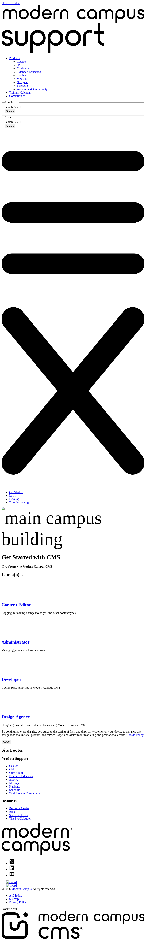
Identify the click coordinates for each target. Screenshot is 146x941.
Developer (11, 679)
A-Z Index (15, 895)
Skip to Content (11, 3)
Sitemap (14, 899)
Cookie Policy (135, 735)
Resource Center (19, 808)
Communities (17, 96)
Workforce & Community (32, 89)
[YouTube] (11, 875)
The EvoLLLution (20, 818)
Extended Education (29, 72)
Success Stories (18, 815)
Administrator (16, 642)
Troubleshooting (19, 502)
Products (14, 58)
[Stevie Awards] (73, 882)
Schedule (22, 85)
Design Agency (16, 716)
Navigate (22, 82)
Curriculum (23, 68)
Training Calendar (20, 92)
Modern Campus (21, 889)
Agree (6, 741)
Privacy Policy (18, 902)
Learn (12, 495)
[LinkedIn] (11, 869)
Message (22, 78)
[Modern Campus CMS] (73, 937)
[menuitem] (76, 74)
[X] (11, 863)
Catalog (21, 61)
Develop (14, 499)
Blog (12, 811)
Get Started (16, 492)
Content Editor (16, 604)
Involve (21, 75)
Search (9, 107)
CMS (20, 65)
